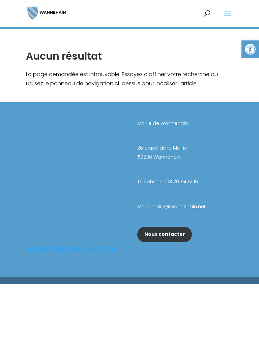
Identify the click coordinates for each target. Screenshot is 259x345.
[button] (250, 49)
